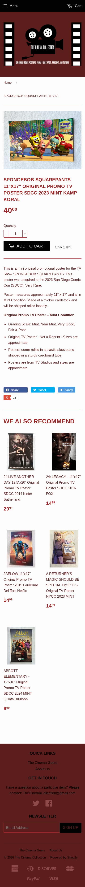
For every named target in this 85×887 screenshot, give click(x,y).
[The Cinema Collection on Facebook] (48, 805)
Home (8, 82)
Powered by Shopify (64, 857)
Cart (77, 6)
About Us (42, 769)
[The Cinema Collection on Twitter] (36, 805)
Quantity (10, 225)
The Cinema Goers (42, 763)
